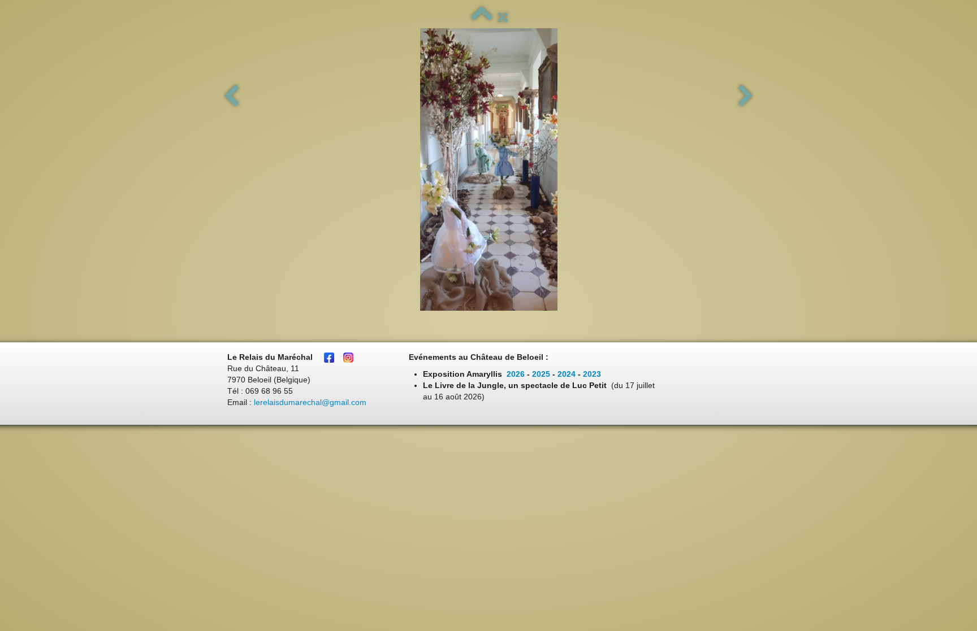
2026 (516, 373)
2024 (566, 373)
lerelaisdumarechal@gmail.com (310, 402)
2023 (592, 373)
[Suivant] (745, 96)
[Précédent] (231, 96)
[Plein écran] (502, 17)
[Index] (482, 17)
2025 (541, 373)
